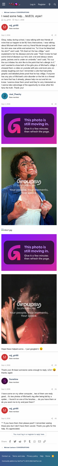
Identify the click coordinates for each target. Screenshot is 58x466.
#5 (56, 418)
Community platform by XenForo (22, 461)
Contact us (6, 456)
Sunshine (13, 379)
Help (41, 456)
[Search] (54, 4)
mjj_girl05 (7, 19)
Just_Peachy (15, 94)
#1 (56, 35)
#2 (56, 104)
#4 (56, 389)
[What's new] (49, 4)
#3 (56, 365)
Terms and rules (18, 456)
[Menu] (4, 4)
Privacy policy (32, 456)
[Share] (52, 35)
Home (47, 456)
